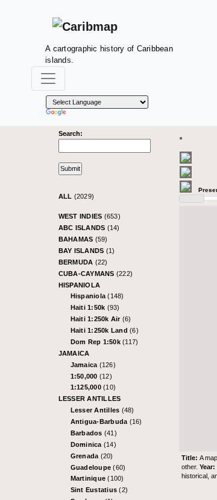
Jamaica (74, 353)
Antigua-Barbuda (106, 421)
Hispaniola (79, 285)
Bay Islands (86, 250)
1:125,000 (93, 387)
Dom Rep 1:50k (105, 341)
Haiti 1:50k (95, 307)
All (76, 196)
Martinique (97, 478)
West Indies (89, 216)
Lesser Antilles (89, 398)
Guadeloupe (98, 467)
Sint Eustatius (99, 489)
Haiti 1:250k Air (101, 318)
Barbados (94, 433)
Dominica (93, 444)
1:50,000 (91, 376)
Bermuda (83, 262)
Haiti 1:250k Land (105, 330)
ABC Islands (89, 227)
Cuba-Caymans (95, 273)
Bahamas (83, 239)
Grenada (92, 456)
